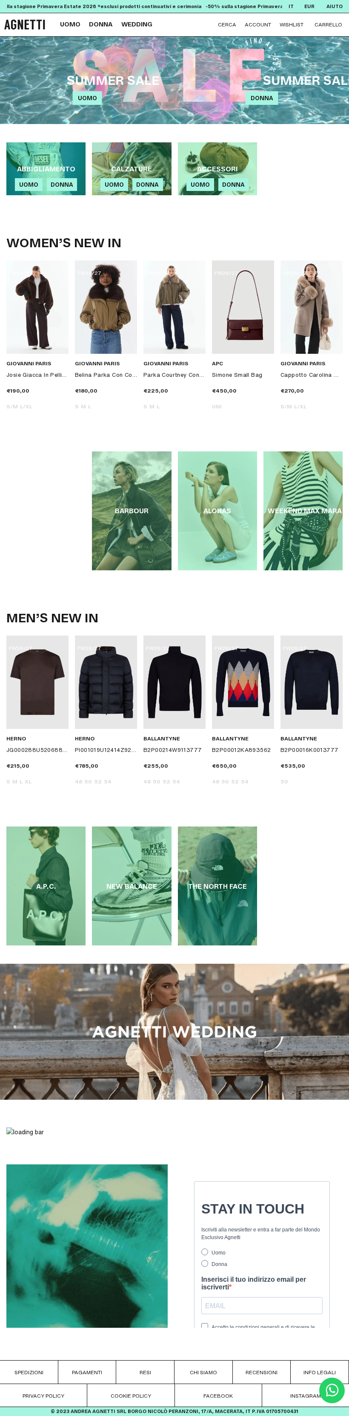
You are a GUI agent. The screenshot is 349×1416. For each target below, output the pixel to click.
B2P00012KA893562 (241, 750)
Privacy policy (44, 1395)
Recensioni (261, 1372)
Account (258, 24)
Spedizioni (28, 1372)
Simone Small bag (237, 375)
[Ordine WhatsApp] (332, 1400)
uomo (87, 98)
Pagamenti (87, 1372)
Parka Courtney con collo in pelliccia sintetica (174, 375)
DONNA (101, 24)
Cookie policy (131, 1395)
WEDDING (136, 24)
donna (262, 98)
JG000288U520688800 (37, 750)
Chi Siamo (203, 1372)
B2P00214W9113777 (172, 750)
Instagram (305, 1395)
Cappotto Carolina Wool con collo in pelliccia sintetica (311, 375)
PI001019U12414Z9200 (106, 750)
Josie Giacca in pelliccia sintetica (37, 375)
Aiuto (334, 6)
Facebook (218, 1395)
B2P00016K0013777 (309, 750)
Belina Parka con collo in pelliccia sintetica (106, 375)
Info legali (319, 1372)
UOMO (70, 24)
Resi (145, 1372)
